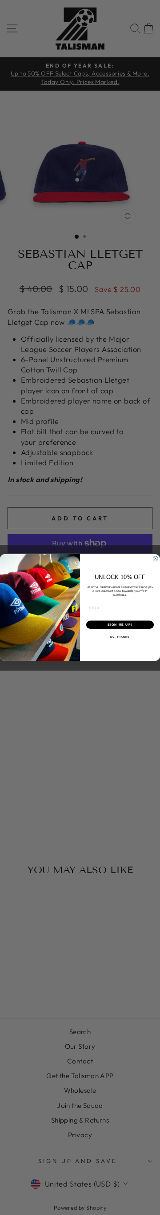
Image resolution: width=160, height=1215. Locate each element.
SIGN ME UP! (120, 625)
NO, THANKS (120, 636)
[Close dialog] (155, 558)
